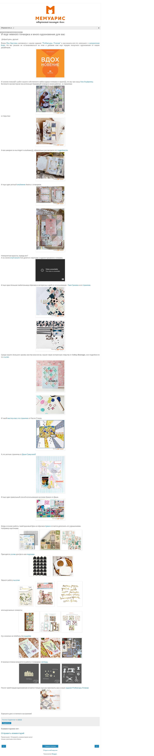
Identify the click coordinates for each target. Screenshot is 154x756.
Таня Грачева (73, 285)
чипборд (44, 662)
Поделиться (6, 723)
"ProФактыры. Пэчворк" (51, 43)
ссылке (6, 357)
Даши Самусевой (29, 454)
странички (86, 285)
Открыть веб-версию (50, 750)
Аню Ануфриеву (86, 82)
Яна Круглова (11, 43)
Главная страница (50, 746)
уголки (13, 554)
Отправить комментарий (12, 733)
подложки (30, 554)
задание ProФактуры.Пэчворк (77, 688)
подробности (63, 150)
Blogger (54, 754)
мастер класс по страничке (17, 418)
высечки (16, 580)
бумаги (48, 526)
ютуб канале (15, 258)
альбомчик (21, 185)
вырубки (27, 636)
